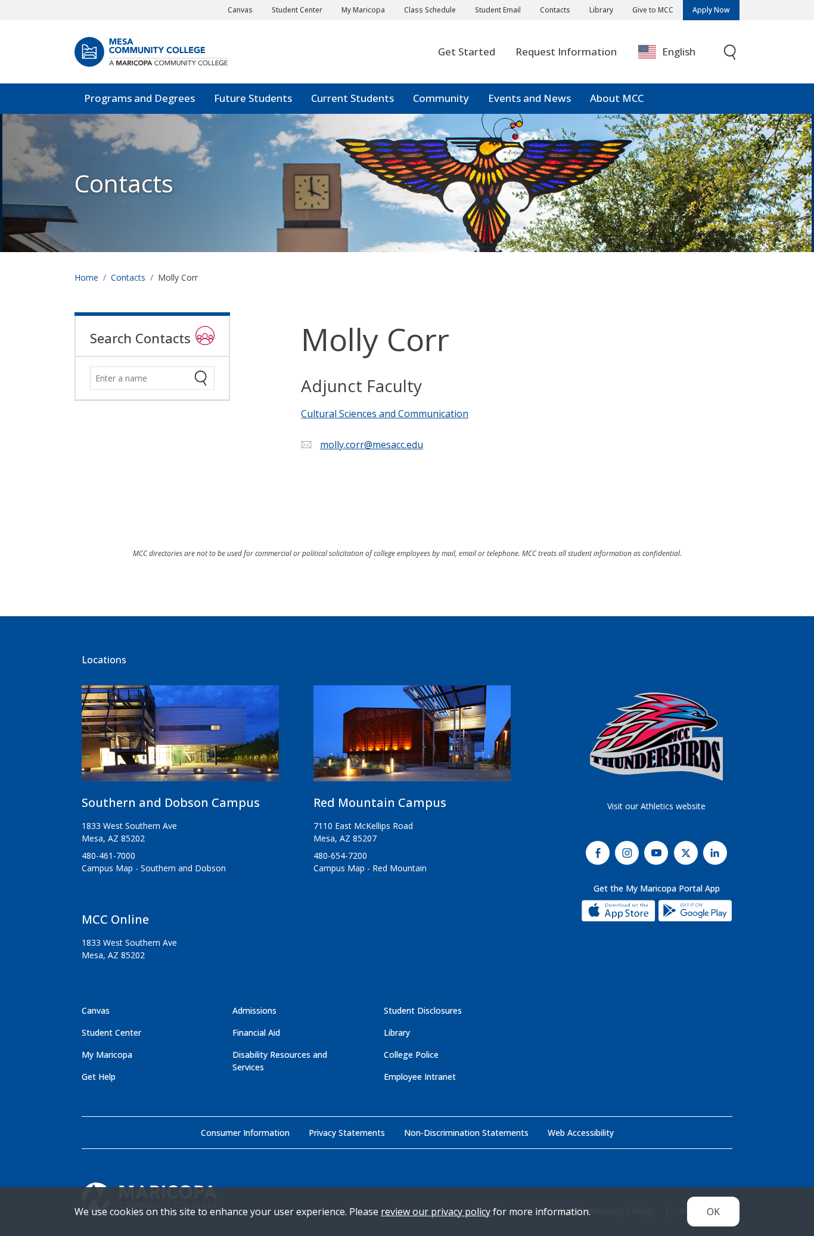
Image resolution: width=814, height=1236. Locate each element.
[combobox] (675, 52)
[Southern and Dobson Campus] (180, 738)
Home (86, 277)
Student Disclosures (423, 1010)
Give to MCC (652, 10)
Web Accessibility (581, 1132)
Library (601, 10)
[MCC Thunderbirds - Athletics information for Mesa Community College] (656, 736)
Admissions (254, 1010)
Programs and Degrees (139, 98)
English (678, 51)
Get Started (466, 51)
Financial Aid (256, 1032)
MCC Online (115, 919)
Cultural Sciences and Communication (384, 413)
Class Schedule (430, 10)
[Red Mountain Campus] (412, 738)
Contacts (555, 10)
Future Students (253, 98)
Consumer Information (245, 1132)
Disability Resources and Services (279, 1061)
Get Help (99, 1076)
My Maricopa (363, 10)
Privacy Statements (347, 1132)
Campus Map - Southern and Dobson (154, 868)
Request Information (566, 51)
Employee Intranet (420, 1076)
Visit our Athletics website (656, 806)
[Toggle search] (731, 52)
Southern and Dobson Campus (171, 802)
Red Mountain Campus (379, 802)
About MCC (617, 98)
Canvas (240, 10)
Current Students (352, 98)
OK (713, 1211)
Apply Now (711, 10)
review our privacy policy (435, 1211)
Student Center (297, 10)
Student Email (498, 10)
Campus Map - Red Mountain (370, 868)
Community (441, 98)
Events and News (529, 98)
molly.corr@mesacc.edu (371, 444)
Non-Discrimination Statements (466, 1132)
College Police (411, 1054)
